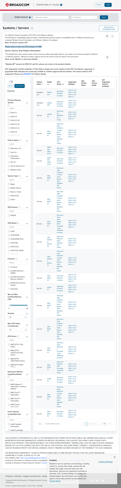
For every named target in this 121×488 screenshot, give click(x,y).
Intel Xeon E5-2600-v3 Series (60, 289)
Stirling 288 (49, 104)
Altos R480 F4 (49, 397)
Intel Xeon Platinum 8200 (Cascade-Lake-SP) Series (60, 367)
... (98, 424)
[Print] (107, 36)
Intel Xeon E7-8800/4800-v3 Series (60, 115)
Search (104, 17)
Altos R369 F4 (49, 201)
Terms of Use (32, 486)
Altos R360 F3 (49, 414)
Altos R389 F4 (49, 134)
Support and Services (32, 476)
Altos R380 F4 (49, 329)
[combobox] (51, 17)
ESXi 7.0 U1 (72, 94)
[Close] (114, 457)
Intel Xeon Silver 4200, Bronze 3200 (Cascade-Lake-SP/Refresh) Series (60, 223)
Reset (11, 86)
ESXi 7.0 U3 (72, 90)
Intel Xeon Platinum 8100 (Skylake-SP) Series (60, 242)
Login (108, 5)
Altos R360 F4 (49, 178)
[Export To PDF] (107, 57)
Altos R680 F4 (49, 305)
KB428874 (27, 74)
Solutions (18, 476)
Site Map (40, 486)
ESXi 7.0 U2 (72, 92)
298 (104, 424)
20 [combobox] (40, 424)
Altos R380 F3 (49, 278)
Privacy (8, 486)
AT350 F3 (49, 288)
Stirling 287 (49, 93)
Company (46, 476)
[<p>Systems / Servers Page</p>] (32, 28)
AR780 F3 (49, 115)
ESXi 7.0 (71, 97)
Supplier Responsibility (18, 486)
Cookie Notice (55, 481)
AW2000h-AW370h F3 (49, 161)
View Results (19, 86)
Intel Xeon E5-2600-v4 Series (60, 94)
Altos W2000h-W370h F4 (49, 242)
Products (9, 476)
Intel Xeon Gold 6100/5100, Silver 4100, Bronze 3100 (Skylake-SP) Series (60, 133)
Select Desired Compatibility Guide (108, 28)
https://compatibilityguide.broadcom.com (35, 458)
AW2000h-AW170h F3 (49, 150)
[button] (110, 423)
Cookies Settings (105, 462)
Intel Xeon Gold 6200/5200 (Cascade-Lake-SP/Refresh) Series (60, 350)
